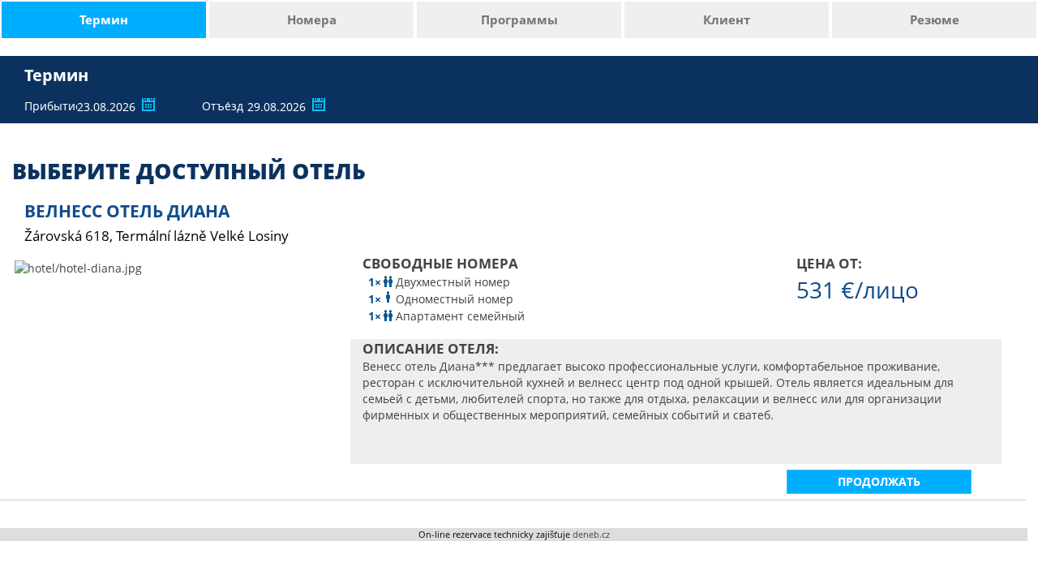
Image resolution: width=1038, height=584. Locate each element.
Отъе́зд (222, 106)
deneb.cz (591, 534)
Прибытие (48, 106)
